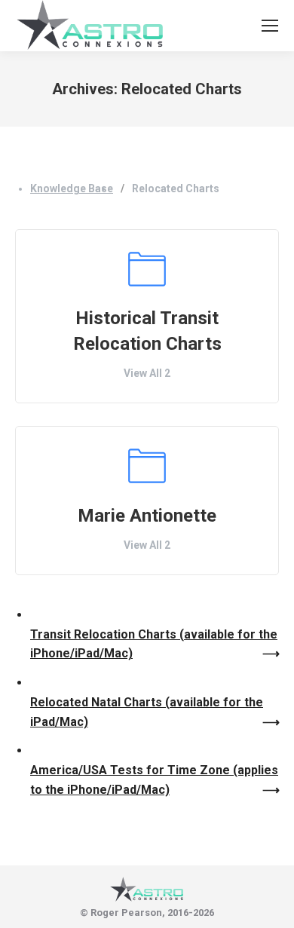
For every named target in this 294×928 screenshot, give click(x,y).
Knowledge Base (71, 188)
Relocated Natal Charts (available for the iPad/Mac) (146, 712)
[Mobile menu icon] (270, 26)
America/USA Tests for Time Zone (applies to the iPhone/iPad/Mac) (154, 780)
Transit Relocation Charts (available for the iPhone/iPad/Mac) (153, 644)
